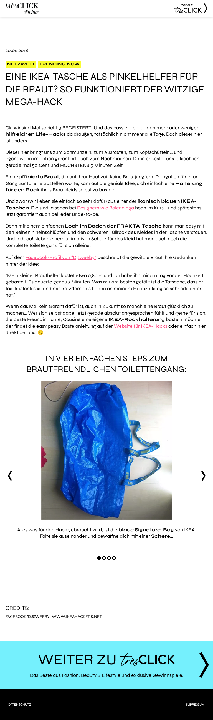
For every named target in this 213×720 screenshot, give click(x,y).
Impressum (195, 704)
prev (10, 476)
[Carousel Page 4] (114, 558)
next (203, 476)
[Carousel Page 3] (109, 558)
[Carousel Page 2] (104, 558)
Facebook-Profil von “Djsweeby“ (61, 257)
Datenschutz (19, 704)
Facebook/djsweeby (28, 617)
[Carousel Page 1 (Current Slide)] (99, 558)
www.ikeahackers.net (77, 617)
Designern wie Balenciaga (105, 208)
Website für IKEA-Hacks (140, 326)
